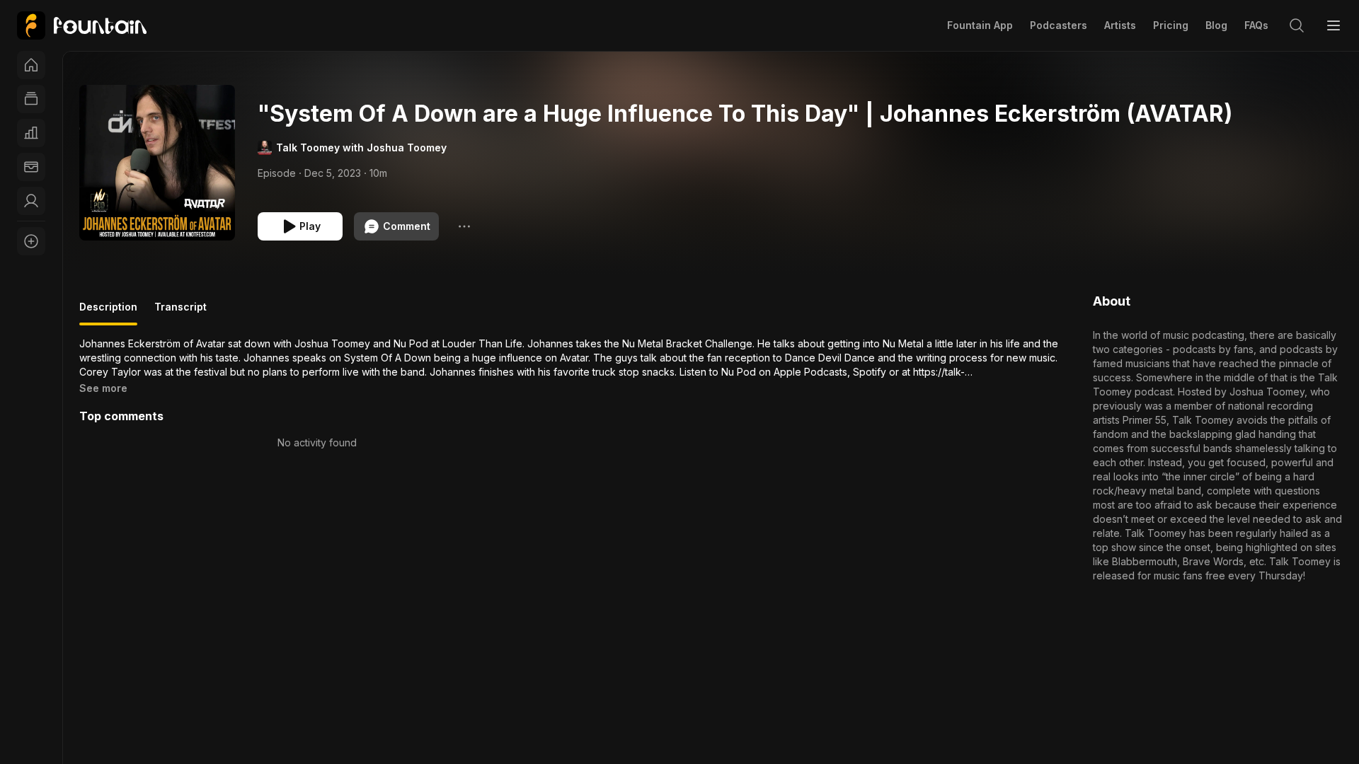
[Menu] (1333, 25)
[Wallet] (31, 167)
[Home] (31, 65)
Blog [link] (1216, 25)
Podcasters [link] (1058, 25)
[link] (82, 25)
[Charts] (31, 133)
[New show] (31, 241)
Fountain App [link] (980, 25)
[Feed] (31, 99)
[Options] (464, 226)
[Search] (1297, 25)
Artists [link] (1120, 25)
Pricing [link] (1170, 25)
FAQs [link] (1256, 25)
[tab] (108, 312)
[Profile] (31, 201)
